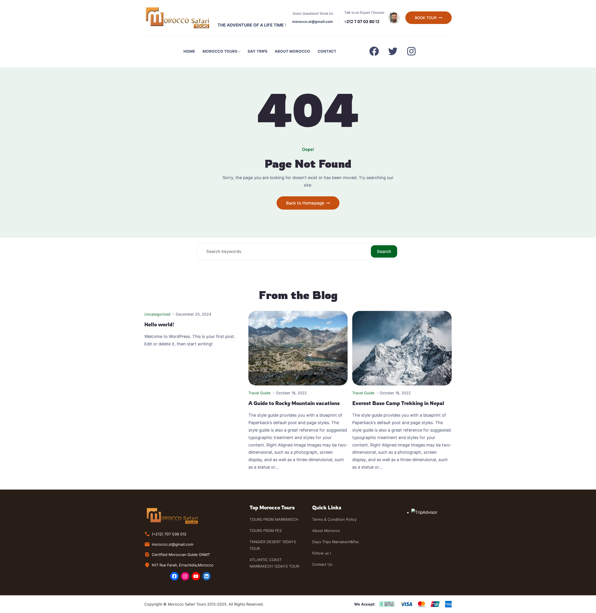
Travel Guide (259, 393)
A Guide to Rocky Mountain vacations (294, 403)
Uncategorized (157, 314)
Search (384, 251)
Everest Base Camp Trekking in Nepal (398, 403)
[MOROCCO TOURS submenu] (239, 51)
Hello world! (159, 324)
